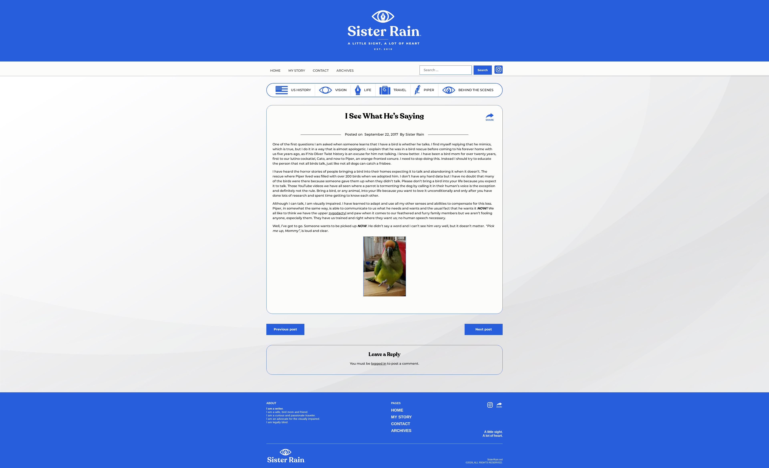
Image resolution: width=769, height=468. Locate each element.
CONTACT (321, 70)
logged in (378, 363)
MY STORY (296, 70)
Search (483, 70)
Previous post (285, 329)
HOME (275, 70)
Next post (483, 329)
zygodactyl (337, 213)
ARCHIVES (345, 70)
